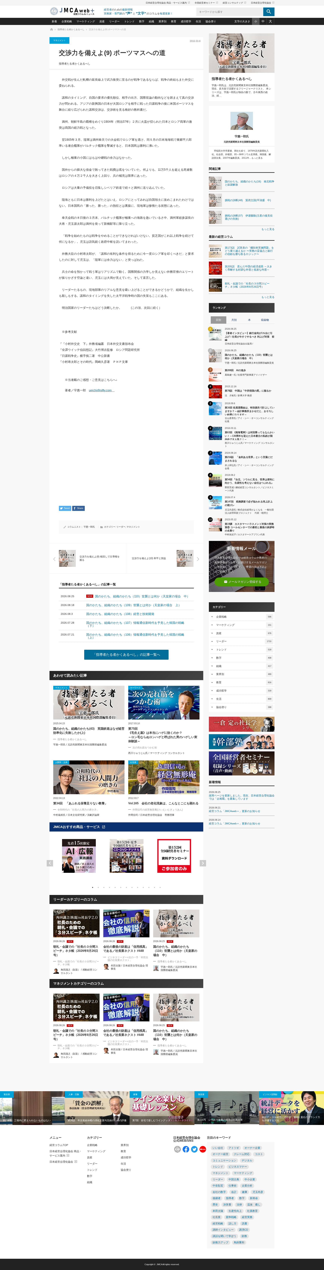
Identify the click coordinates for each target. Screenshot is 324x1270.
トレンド (129, 21)
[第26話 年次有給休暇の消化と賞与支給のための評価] (97, 1108)
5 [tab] (115, 887)
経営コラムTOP (59, 1145)
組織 (151, 21)
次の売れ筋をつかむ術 (145, 747)
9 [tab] (138, 887)
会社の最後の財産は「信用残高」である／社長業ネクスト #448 (125, 948)
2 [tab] (98, 887)
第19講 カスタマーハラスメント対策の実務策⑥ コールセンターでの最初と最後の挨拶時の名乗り (249, 527)
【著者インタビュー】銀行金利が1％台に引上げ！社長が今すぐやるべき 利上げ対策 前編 (249, 336)
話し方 (232, 1223)
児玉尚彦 (258, 1192)
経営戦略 (218, 1223)
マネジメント (59, 40)
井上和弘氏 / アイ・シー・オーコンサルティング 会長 (249, 467)
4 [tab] (109, 887)
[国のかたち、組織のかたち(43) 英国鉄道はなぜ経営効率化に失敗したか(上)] (88, 703)
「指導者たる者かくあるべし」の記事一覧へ (126, 654)
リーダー (114, 21)
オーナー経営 (220, 1154)
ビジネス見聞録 (270, 1094)
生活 (198, 21)
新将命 (254, 1198)
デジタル (247, 1160)
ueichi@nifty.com (102, 390)
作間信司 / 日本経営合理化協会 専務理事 (151, 815)
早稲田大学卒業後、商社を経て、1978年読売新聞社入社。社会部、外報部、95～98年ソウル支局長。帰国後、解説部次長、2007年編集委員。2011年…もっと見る (241, 154)
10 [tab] (143, 887)
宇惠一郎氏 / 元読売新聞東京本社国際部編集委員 (80, 744)
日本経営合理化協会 (262, 3)
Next (203, 863)
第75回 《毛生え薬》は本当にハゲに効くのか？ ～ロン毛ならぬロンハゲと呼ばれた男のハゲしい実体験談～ (162, 735)
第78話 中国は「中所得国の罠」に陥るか (248, 390)
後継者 (216, 1198)
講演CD (243, 1229)
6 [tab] (121, 887)
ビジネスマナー (238, 1166)
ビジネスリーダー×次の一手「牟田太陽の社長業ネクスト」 (128, 959)
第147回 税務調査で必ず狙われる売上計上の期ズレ (249, 503)
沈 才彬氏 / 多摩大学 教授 (238, 395)
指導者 (230, 1198)
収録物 (265, 319)
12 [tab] (154, 887)
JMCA (159, 1264)
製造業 (7, 1094)
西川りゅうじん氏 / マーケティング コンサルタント (156, 753)
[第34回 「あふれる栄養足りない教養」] (88, 777)
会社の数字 (219, 1192)
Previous (50, 863)
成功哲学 (186, 21)
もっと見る (267, 229)
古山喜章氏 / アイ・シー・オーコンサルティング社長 (249, 420)
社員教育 (252, 1211)
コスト (259, 1154)
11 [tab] (149, 887)
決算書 (227, 1204)
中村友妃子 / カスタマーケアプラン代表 (245, 534)
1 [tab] (92, 887)
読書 (244, 1223)
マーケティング (85, 21)
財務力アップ (220, 1242)
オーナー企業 (252, 1148)
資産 (102, 21)
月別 (234, 319)
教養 (135, 1094)
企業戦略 (67, 21)
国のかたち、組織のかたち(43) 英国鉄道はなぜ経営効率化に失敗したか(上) (88, 730)
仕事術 (232, 1185)
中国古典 (234, 1179)
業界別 (162, 21)
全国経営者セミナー (206, 3)
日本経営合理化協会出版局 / (239, 343)
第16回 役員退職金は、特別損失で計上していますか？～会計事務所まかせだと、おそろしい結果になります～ (249, 410)
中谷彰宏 (218, 1185)
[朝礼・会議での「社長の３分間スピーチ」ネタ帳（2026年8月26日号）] (76, 923)
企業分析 (247, 1185)
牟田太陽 (218, 1211)
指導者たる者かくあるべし (74, 63)
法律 (239, 1204)
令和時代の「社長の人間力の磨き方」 (78, 809)
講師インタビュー (223, 1229)
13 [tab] (160, 887)
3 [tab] (104, 887)
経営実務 (247, 1217)
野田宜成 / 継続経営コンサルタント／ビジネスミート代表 (249, 489)
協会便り (211, 21)
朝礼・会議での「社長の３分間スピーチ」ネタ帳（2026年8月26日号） (75, 951)
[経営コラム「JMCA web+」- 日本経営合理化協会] (76, 11)
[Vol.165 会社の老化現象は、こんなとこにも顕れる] (164, 777)
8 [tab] (132, 887)
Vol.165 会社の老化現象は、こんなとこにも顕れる (163, 803)
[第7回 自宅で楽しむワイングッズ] (162, 1108)
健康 (244, 1192)
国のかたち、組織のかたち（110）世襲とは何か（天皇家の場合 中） (175, 951)
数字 (141, 21)
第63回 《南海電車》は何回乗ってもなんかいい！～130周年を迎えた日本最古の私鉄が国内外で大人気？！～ (249, 435)
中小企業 (249, 1179)
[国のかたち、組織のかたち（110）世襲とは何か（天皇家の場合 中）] (176, 923)
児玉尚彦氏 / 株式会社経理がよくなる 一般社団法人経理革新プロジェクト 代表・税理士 (249, 511)
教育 (173, 21)
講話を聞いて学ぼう (224, 1236)
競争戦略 (231, 1217)
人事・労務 (74, 1094)
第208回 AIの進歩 (235, 370)
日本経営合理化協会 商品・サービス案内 (168, 3)
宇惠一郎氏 (89, 527)
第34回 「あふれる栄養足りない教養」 (80, 803)
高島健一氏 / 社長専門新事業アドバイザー (246, 375)
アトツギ (234, 1148)
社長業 (216, 1217)
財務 (244, 1236)
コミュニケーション (224, 1160)
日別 (218, 319)
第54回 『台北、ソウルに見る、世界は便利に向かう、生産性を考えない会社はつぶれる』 (249, 481)
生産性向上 (235, 1211)
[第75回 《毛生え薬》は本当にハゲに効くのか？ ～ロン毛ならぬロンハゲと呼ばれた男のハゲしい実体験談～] (164, 703)
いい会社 (218, 1148)
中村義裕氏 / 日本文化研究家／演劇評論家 (76, 815)
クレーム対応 (242, 1154)
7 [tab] (126, 887)
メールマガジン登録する (242, 581)
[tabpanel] (79, 858)
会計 (233, 1192)
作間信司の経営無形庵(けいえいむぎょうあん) (158, 809)
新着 (54, 21)
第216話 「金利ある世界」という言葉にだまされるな (249, 459)
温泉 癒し (253, 1204)
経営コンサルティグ (234, 3)
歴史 (215, 1204)
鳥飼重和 (239, 1242)
